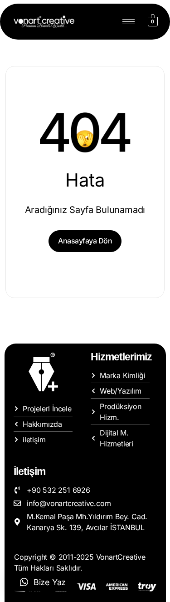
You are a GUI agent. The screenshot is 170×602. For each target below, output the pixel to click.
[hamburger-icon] (128, 21)
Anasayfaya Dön (85, 240)
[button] (43, 582)
